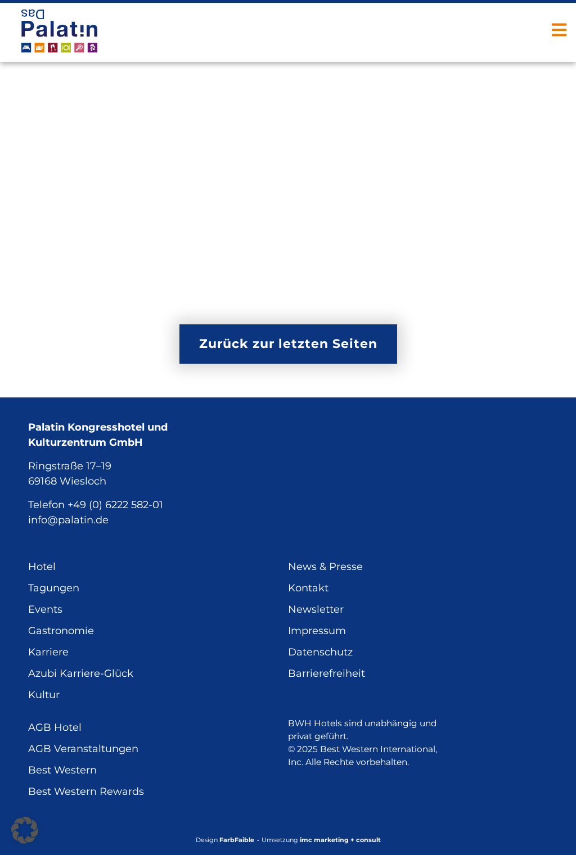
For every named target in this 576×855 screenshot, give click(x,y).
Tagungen (53, 588)
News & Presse (325, 566)
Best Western (62, 770)
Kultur (44, 695)
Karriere (48, 652)
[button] (25, 830)
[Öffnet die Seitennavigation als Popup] (559, 29)
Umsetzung (321, 840)
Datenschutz (320, 652)
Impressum (317, 631)
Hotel (42, 566)
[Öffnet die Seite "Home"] (59, 31)
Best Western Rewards (86, 791)
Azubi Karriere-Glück (80, 673)
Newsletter (316, 609)
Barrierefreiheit (326, 673)
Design (225, 840)
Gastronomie (61, 631)
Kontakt (308, 588)
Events (45, 609)
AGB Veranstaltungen (83, 749)
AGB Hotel (55, 727)
